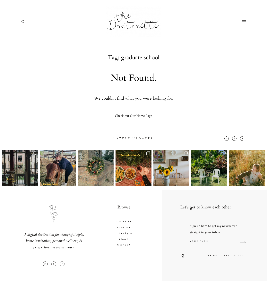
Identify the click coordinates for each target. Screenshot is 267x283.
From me (124, 228)
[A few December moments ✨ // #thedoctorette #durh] (133, 168)
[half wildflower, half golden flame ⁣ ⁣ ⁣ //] (247, 168)
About (124, 239)
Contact (124, 245)
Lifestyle (124, 234)
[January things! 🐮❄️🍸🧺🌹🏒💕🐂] (58, 168)
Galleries (124, 222)
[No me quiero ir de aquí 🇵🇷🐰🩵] (209, 168)
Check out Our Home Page (133, 115)
